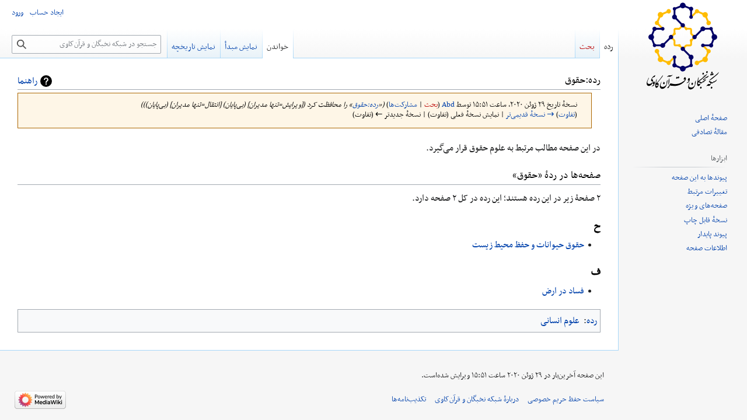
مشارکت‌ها (403, 105)
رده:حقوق (365, 105)
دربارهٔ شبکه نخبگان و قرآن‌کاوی (477, 399)
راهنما (27, 81)
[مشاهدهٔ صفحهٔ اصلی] (682, 46)
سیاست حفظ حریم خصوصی (566, 399)
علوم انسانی (560, 320)
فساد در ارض (563, 291)
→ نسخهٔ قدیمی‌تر (530, 114)
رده (592, 320)
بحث (431, 105)
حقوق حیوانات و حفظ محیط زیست (528, 245)
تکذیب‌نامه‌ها (409, 399)
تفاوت (566, 114)
